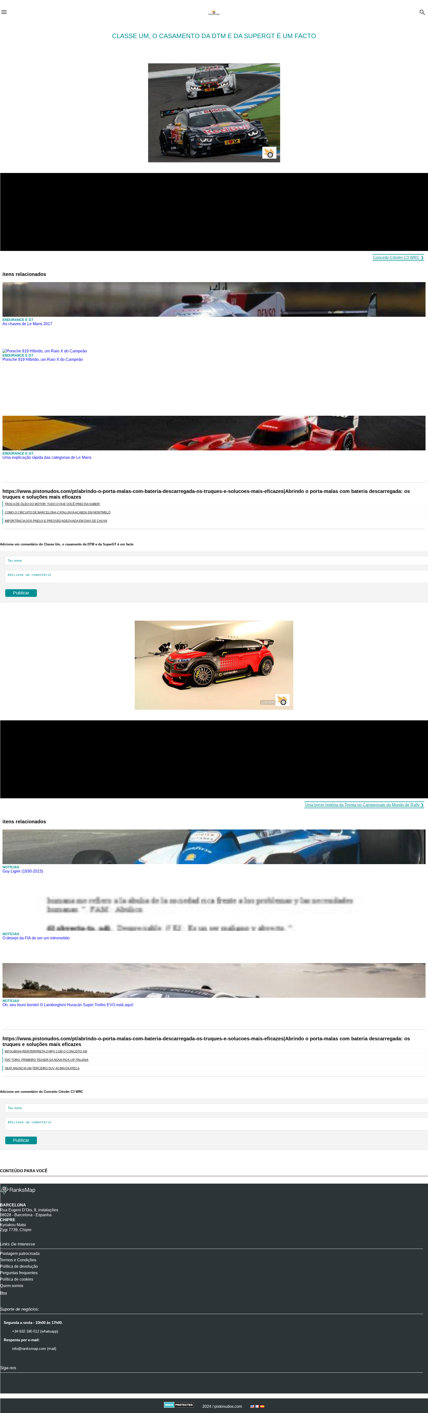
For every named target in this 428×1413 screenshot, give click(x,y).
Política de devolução (19, 1266)
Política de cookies (16, 1279)
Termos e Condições (18, 1260)
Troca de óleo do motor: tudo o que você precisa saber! (52, 504)
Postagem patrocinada (20, 1253)
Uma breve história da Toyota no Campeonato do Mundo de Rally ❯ (364, 805)
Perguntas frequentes (19, 1273)
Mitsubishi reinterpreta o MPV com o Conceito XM (46, 1051)
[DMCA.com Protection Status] (179, 1406)
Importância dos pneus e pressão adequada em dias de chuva (56, 521)
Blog (3, 1293)
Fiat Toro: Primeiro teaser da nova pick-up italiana (46, 1060)
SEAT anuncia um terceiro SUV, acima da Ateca (42, 1068)
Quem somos (11, 1286)
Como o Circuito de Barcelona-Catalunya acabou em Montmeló (57, 512)
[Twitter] (18, 1389)
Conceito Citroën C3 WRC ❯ (398, 257)
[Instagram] (6, 1389)
